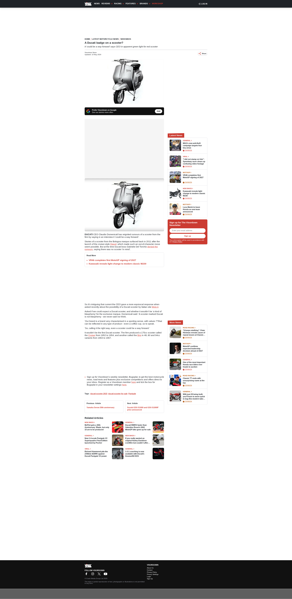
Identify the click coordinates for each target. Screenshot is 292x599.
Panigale (132, 394)
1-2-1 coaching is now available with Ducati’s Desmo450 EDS (134, 454)
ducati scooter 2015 (98, 394)
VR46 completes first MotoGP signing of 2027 (112, 260)
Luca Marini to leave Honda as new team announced (191, 209)
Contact (150, 570)
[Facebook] (87, 575)
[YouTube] (106, 575)
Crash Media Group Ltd (94, 578)
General (129, 422)
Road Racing (188, 328)
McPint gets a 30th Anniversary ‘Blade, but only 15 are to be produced (97, 427)
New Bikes (126, 39)
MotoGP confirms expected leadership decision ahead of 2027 (193, 348)
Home (87, 39)
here (133, 382)
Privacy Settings (152, 574)
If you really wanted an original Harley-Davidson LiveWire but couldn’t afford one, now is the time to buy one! (137, 440)
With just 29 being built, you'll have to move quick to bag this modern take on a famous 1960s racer (194, 396)
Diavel (113, 244)
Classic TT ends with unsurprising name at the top (194, 380)
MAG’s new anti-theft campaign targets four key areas (192, 145)
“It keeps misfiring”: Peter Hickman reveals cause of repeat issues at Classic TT (194, 332)
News (97, 4)
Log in (204, 4)
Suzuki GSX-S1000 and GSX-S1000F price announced (143, 409)
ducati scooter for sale (118, 394)
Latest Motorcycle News (105, 39)
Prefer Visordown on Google (104, 110)
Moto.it (155, 307)
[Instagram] (93, 575)
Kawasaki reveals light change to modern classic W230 (117, 264)
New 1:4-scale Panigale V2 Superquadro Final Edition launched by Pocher (96, 440)
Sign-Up (150, 578)
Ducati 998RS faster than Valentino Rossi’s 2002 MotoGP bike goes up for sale (138, 427)
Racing (117, 4)
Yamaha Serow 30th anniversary (100, 407)
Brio (139, 335)
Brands (144, 4)
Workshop (157, 4)
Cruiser (91, 335)
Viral (87, 449)
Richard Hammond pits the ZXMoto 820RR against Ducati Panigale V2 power (96, 454)
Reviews (106, 4)
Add (158, 111)
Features (131, 4)
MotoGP (186, 172)
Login (149, 576)
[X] (99, 575)
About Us (150, 568)
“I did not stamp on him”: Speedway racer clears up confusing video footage (194, 161)
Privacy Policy (177, 242)
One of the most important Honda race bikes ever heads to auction (194, 364)
